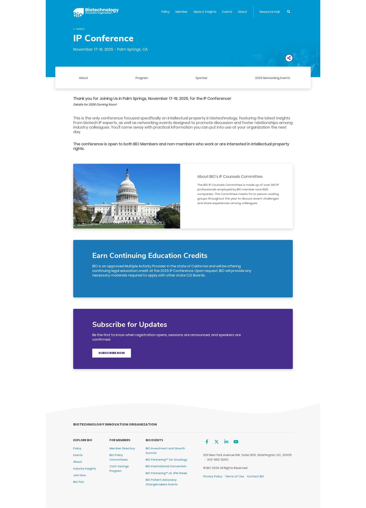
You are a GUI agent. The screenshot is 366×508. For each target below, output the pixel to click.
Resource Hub (270, 12)
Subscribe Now (111, 353)
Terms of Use (234, 476)
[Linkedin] (226, 441)
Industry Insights (84, 468)
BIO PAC (78, 482)
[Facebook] (207, 441)
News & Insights (205, 12)
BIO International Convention (166, 466)
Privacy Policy (212, 476)
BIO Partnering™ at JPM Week (166, 473)
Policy (165, 12)
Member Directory (122, 448)
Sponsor (202, 78)
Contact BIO (255, 476)
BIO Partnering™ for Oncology (166, 460)
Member (182, 12)
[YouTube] (236, 441)
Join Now (79, 475)
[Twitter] (216, 441)
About (242, 12)
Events (227, 12)
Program (142, 78)
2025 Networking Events (272, 78)
